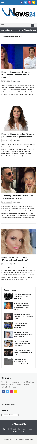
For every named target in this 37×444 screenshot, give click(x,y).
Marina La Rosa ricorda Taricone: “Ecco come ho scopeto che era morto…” (15, 74)
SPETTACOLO (6, 81)
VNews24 (18, 424)
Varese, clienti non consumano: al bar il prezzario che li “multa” (21, 362)
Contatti (22, 431)
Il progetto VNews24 (10, 429)
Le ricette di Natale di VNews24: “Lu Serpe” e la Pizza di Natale (22, 344)
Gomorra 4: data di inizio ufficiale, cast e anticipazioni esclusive (23, 353)
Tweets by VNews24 (8, 405)
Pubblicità (15, 431)
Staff (19, 429)
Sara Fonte (17, 81)
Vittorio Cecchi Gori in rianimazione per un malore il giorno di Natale (23, 334)
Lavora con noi (27, 429)
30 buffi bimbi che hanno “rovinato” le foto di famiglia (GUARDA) (23, 316)
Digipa (31, 439)
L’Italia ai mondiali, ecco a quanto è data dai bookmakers (22, 325)
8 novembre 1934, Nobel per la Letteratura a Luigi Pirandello (23, 296)
